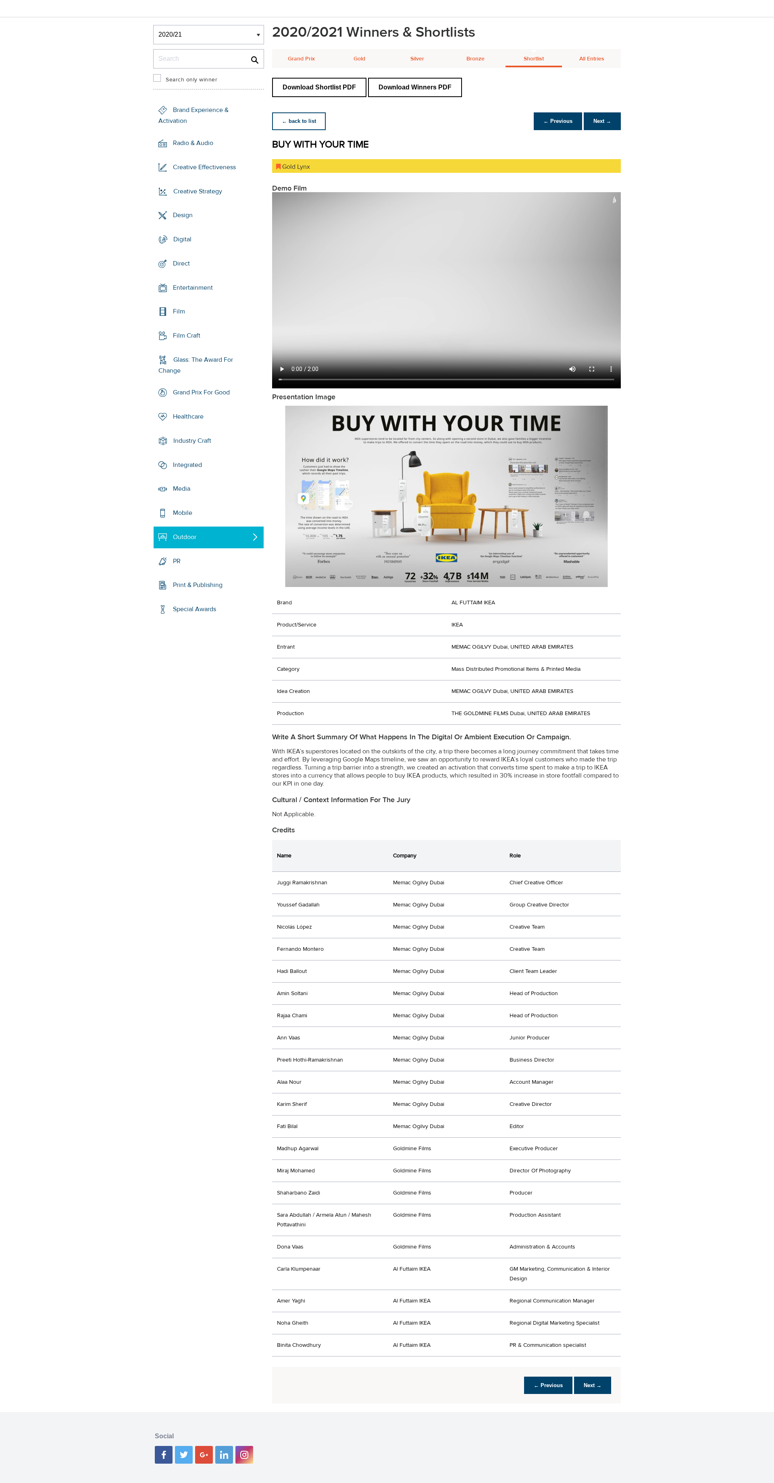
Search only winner (191, 79)
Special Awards (194, 609)
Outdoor (184, 537)
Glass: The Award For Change (195, 365)
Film (179, 311)
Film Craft (186, 336)
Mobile (182, 513)
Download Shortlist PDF (319, 87)
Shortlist (534, 58)
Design (183, 215)
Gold (359, 58)
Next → (602, 121)
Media (181, 489)
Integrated (187, 465)
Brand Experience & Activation (193, 115)
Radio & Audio (193, 143)
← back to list (299, 121)
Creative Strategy (197, 191)
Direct (181, 263)
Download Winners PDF (415, 87)
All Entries (591, 58)
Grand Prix (301, 58)
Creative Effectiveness (204, 167)
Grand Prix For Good (201, 392)
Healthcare (188, 417)
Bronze (475, 58)
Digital (182, 239)
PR (177, 561)
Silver (417, 58)
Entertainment (193, 287)
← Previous (557, 121)
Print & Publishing (198, 585)
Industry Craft (192, 441)
